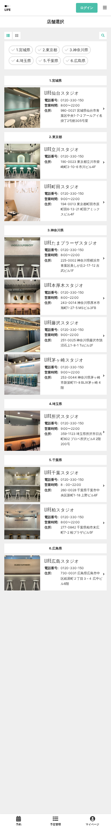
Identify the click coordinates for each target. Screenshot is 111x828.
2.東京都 (49, 49)
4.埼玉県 (23, 60)
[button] (8, 35)
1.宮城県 (22, 49)
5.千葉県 (50, 60)
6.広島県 (77, 60)
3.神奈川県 (78, 49)
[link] (18, 821)
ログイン (86, 8)
